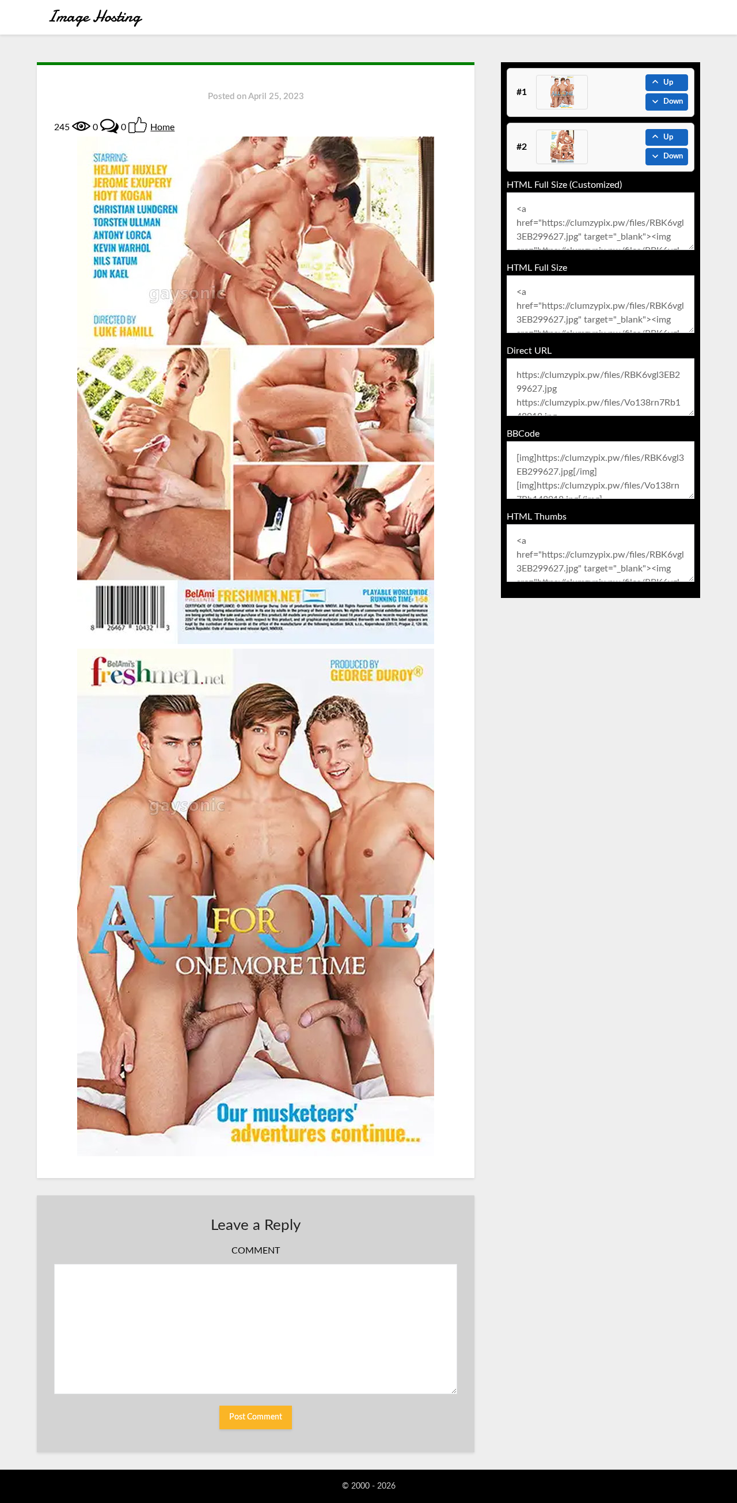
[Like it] (137, 125)
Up (668, 82)
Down (673, 101)
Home (162, 127)
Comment (255, 1250)
